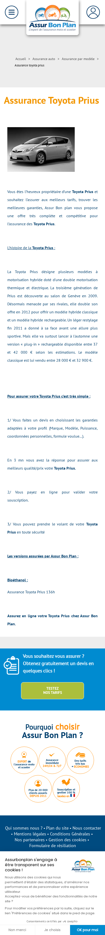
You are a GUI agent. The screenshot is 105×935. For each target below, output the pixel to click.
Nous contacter (87, 828)
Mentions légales (30, 834)
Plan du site (57, 828)
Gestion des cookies (67, 840)
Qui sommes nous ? (23, 828)
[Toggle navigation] (11, 12)
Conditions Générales (70, 834)
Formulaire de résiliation (52, 845)
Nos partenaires (30, 840)
